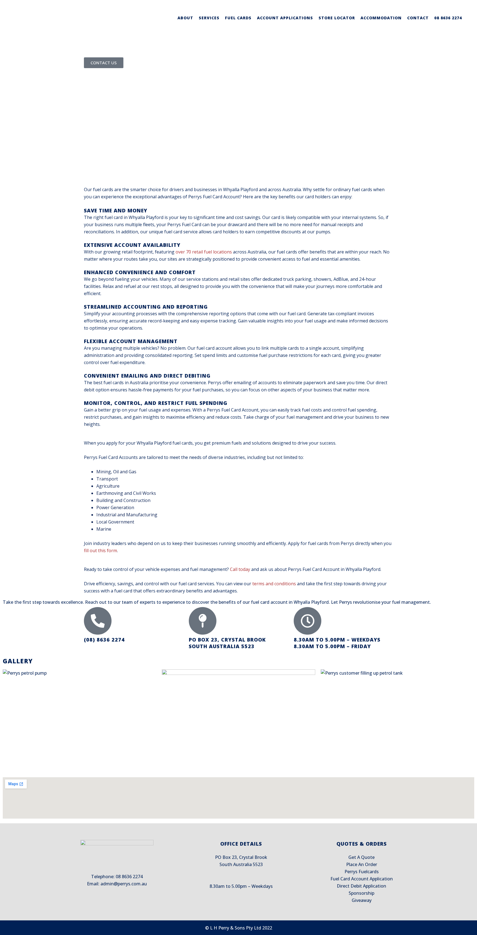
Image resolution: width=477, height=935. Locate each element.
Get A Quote (361, 857)
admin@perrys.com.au (123, 884)
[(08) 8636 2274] (98, 621)
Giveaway (362, 900)
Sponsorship (361, 893)
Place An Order (361, 864)
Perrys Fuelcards (361, 872)
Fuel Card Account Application (361, 879)
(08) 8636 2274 (104, 639)
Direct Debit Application (361, 886)
